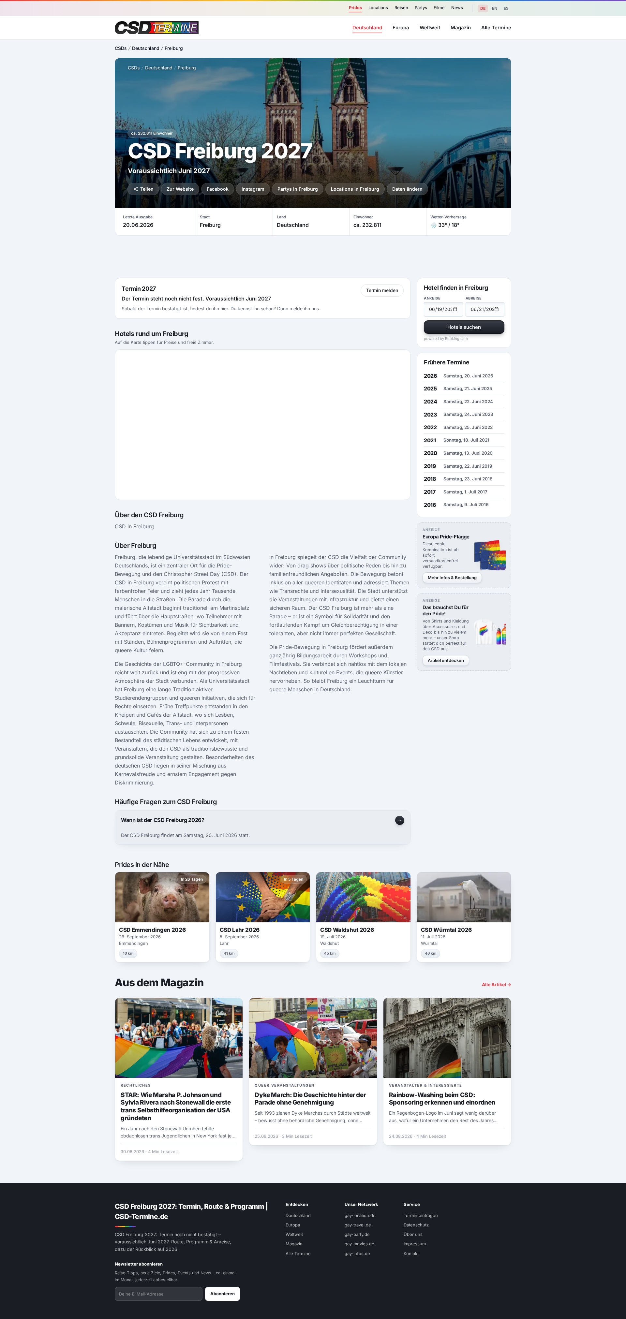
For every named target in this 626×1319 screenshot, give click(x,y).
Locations (378, 7)
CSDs (121, 48)
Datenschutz (416, 1224)
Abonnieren (222, 1293)
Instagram (253, 189)
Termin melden (382, 290)
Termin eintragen (421, 1215)
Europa (401, 27)
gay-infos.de (357, 1253)
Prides (355, 7)
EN (494, 8)
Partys (421, 7)
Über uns (413, 1234)
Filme (439, 7)
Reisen (401, 7)
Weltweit (430, 27)
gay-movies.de (359, 1243)
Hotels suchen (464, 327)
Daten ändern (407, 189)
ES (506, 8)
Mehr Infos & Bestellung (452, 577)
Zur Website (180, 189)
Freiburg (174, 48)
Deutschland (367, 27)
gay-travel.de (358, 1224)
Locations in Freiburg (355, 189)
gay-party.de (357, 1234)
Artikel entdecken (446, 660)
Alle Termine (496, 27)
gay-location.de (360, 1215)
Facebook (218, 189)
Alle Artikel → (496, 984)
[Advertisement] (592, 659)
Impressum (415, 1243)
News (457, 7)
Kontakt (411, 1253)
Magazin (461, 27)
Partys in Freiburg (297, 189)
